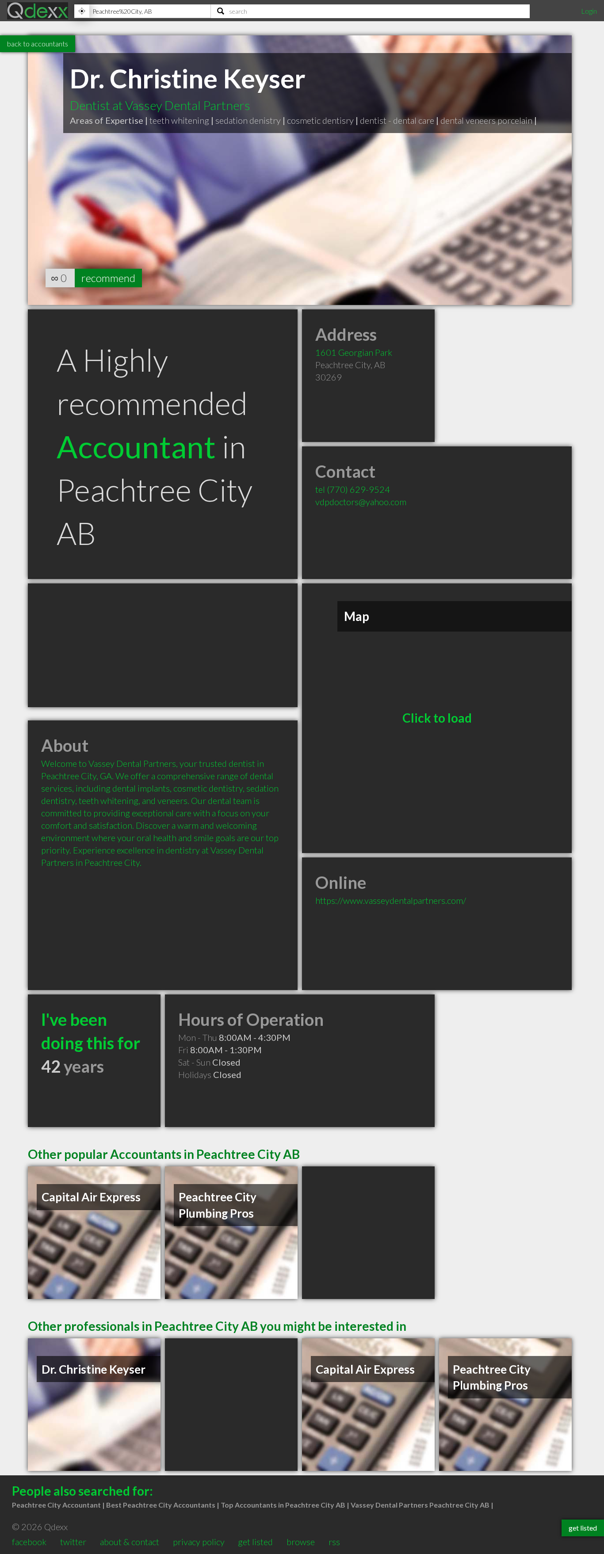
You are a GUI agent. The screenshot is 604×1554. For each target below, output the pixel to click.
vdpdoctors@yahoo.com (360, 501)
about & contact (129, 1541)
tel (352, 489)
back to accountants (37, 43)
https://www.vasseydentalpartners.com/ (390, 900)
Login (589, 11)
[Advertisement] (163, 645)
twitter (73, 1541)
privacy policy (199, 1541)
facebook (29, 1541)
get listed (255, 1541)
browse (301, 1541)
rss (334, 1541)
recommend (108, 277)
